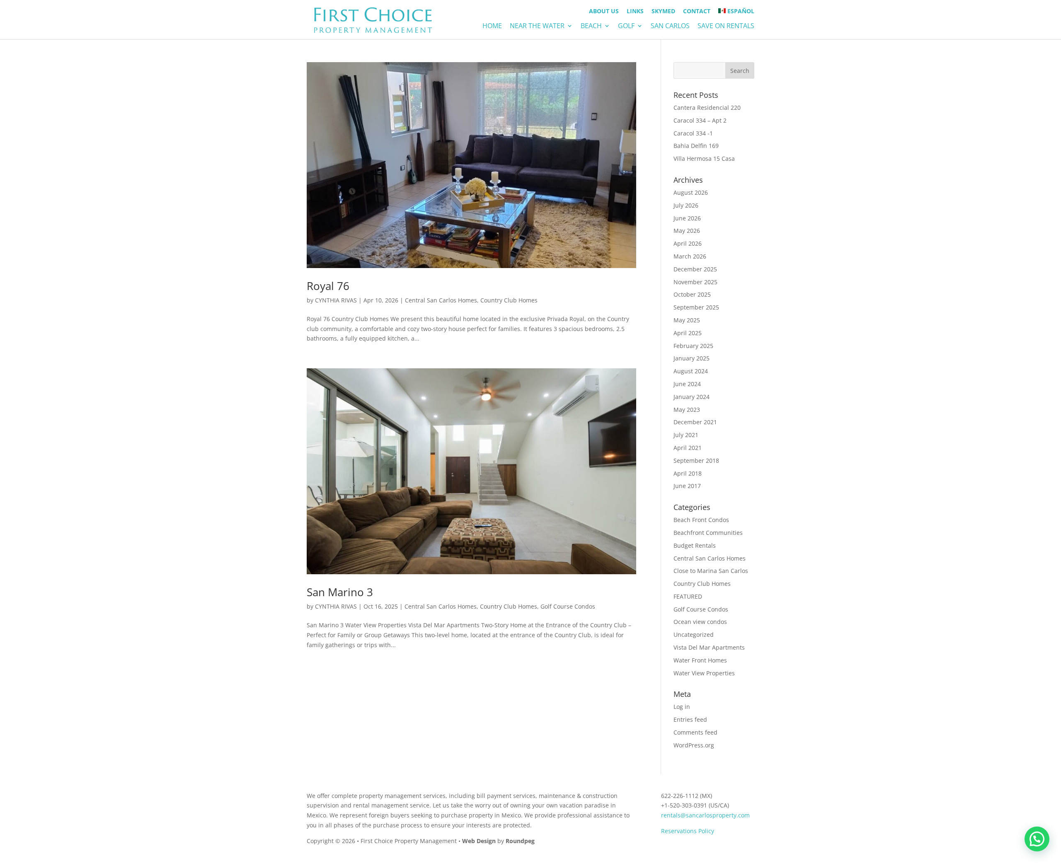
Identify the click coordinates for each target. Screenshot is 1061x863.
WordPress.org (693, 745)
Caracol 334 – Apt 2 (700, 120)
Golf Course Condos (567, 606)
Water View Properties (704, 673)
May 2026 (686, 230)
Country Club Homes (509, 300)
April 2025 (687, 333)
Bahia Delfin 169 (696, 146)
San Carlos (670, 26)
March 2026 (689, 256)
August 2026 (690, 192)
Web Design (479, 841)
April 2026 (687, 243)
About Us (604, 11)
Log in (681, 707)
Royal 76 (328, 285)
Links (635, 11)
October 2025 (692, 294)
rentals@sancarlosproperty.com (705, 815)
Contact (696, 11)
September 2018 (696, 460)
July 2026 (685, 205)
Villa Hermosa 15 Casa (704, 158)
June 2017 (687, 486)
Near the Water (537, 26)
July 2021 (685, 435)
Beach (591, 26)
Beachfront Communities (708, 533)
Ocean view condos (700, 622)
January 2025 (691, 358)
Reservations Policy (687, 831)
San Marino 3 (340, 592)
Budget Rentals (694, 545)
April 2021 (687, 448)
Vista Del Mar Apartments (709, 647)
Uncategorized (693, 634)
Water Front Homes (700, 660)
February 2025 (693, 346)
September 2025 (696, 307)
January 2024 (691, 397)
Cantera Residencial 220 (707, 107)
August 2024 (690, 371)
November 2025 (695, 282)
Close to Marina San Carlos (710, 571)
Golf (626, 26)
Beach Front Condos (701, 520)
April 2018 (687, 473)
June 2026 (687, 218)
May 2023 (686, 409)
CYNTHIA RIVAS (336, 300)
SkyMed (663, 11)
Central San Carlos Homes (441, 300)
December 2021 (695, 422)
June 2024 (687, 384)
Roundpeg (520, 841)
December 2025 (695, 269)
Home (492, 26)
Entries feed (690, 719)
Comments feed (695, 732)
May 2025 (686, 320)
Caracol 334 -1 (693, 133)
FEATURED (687, 596)
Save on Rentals (726, 26)
